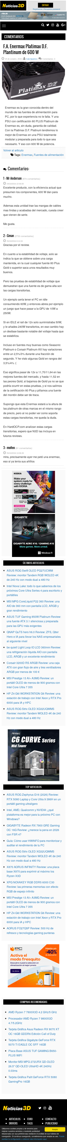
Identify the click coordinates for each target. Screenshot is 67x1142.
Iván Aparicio (31, 59)
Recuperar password (52, 9)
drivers (13, 1123)
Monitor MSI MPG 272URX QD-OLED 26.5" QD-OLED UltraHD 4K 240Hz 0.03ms (31, 1066)
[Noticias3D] (13, 6)
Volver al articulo (13, 150)
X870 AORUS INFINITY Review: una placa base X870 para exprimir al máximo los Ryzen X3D (33, 871)
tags (30, 1123)
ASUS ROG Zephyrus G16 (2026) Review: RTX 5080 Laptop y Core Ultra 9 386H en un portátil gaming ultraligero (34, 799)
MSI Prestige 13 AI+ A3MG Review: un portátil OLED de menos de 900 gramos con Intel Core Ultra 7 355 (33, 682)
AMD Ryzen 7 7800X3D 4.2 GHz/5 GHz (32, 1012)
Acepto (55, 1129)
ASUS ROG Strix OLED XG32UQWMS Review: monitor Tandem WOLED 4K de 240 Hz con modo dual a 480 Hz (34, 713)
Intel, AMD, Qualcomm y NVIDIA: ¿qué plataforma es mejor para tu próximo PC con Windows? (33, 814)
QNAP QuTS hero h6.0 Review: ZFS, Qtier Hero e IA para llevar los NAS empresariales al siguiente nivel (34, 636)
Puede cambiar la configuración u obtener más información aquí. (33, 1137)
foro (30, 1119)
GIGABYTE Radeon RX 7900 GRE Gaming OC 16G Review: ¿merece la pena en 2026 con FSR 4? (33, 829)
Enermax (26, 155)
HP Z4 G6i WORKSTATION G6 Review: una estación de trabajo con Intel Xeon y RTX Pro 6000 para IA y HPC (34, 698)
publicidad (51, 1123)
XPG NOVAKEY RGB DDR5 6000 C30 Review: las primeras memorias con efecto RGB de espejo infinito (32, 886)
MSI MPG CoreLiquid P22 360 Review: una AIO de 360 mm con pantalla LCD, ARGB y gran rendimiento (33, 605)
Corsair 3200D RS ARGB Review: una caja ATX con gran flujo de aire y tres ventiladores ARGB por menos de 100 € (34, 667)
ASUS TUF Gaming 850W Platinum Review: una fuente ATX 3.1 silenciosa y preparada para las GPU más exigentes (34, 621)
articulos (14, 1119)
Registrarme (37, 9)
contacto (50, 1119)
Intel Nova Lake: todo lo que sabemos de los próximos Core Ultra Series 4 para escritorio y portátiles (34, 590)
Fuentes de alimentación (49, 155)
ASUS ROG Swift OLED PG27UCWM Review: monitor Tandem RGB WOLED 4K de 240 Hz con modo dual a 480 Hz (33, 575)
